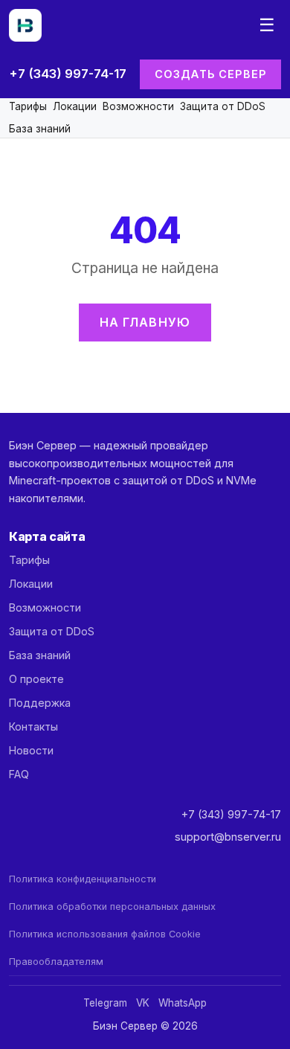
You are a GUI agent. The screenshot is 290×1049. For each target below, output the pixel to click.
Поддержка (40, 702)
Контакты (33, 726)
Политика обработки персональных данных (112, 906)
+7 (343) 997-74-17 (67, 73)
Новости (31, 750)
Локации (75, 106)
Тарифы (28, 106)
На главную (145, 322)
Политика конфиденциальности (82, 879)
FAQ (19, 774)
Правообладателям (56, 961)
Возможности (138, 106)
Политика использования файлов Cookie (105, 934)
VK (142, 1003)
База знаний (40, 129)
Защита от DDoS (222, 106)
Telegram (105, 1003)
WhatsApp (182, 1003)
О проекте (36, 679)
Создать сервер (210, 74)
